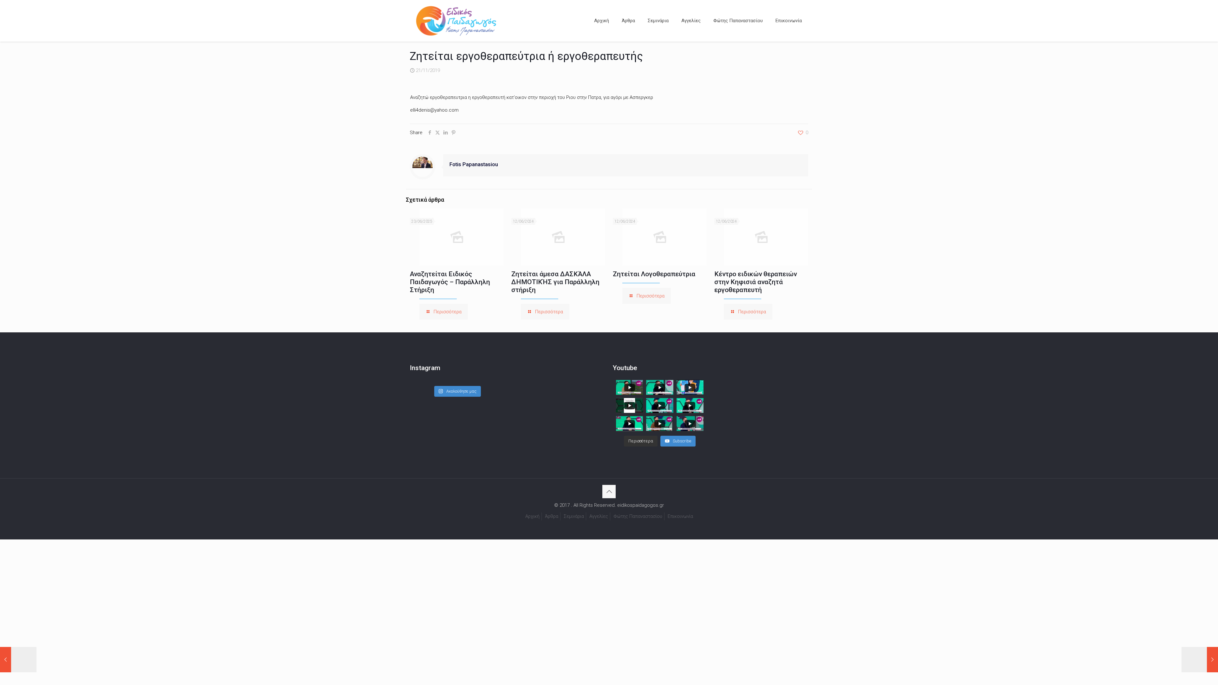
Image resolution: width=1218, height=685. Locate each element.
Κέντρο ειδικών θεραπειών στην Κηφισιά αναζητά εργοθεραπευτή (755, 282)
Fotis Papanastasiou (473, 164)
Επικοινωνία (680, 516)
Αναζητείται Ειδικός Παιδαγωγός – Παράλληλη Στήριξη (450, 282)
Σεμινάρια (574, 516)
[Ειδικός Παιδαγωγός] (456, 20)
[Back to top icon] (609, 491)
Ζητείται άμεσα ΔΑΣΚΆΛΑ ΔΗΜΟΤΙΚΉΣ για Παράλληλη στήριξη (555, 282)
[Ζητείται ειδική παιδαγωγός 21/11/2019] (18, 659)
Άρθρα (551, 516)
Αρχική (532, 516)
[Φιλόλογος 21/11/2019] (1200, 659)
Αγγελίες (598, 516)
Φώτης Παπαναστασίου (637, 516)
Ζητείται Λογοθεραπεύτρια (654, 274)
